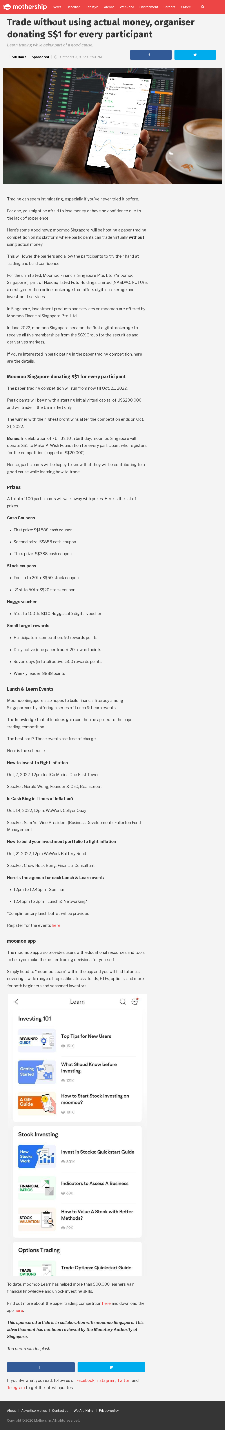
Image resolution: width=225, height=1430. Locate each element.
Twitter (124, 1380)
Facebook (85, 1380)
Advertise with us (34, 1410)
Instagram (105, 1380)
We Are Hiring (84, 1410)
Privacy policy (109, 1410)
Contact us (60, 1410)
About (11, 1410)
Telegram (16, 1387)
